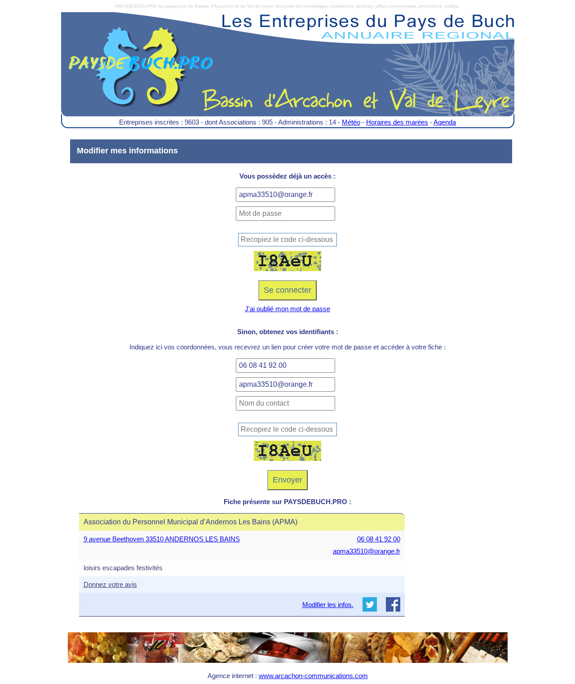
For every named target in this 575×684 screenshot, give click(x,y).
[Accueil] (287, 71)
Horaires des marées (397, 122)
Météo (351, 122)
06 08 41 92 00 (378, 539)
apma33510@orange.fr (366, 551)
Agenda (444, 122)
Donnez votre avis (110, 584)
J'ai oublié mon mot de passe (287, 309)
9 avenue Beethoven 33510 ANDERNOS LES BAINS (162, 539)
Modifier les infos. (328, 604)
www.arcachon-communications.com (313, 676)
